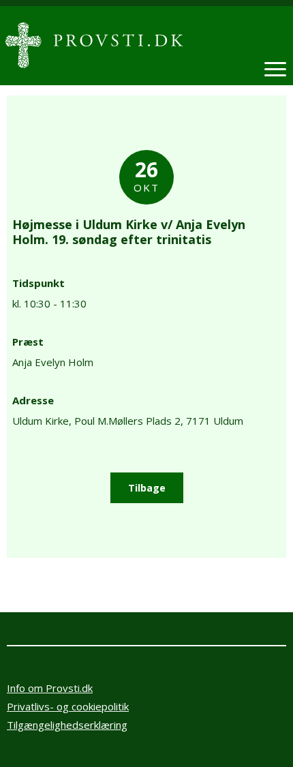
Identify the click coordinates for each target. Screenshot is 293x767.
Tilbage (147, 487)
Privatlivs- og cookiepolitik (68, 706)
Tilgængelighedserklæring (67, 725)
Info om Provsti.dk (50, 688)
